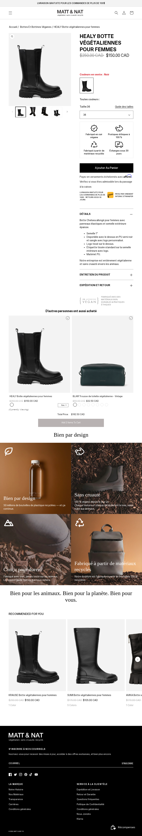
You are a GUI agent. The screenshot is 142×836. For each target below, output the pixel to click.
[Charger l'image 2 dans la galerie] (33, 112)
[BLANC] (106, 404)
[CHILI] (102, 404)
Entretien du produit (95, 274)
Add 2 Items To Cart (71, 423)
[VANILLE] (84, 404)
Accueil (13, 27)
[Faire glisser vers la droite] (67, 111)
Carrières (14, 804)
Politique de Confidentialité (90, 804)
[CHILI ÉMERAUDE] (75, 404)
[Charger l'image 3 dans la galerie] (45, 112)
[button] (116, 13)
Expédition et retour (95, 285)
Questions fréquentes (88, 799)
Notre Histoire (16, 789)
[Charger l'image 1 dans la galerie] (20, 112)
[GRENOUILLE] (97, 404)
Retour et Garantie (86, 794)
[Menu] (10, 13)
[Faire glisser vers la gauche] (12, 111)
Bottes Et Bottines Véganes (35, 27)
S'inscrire (127, 763)
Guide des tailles (124, 106)
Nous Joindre (84, 814)
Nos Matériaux (16, 794)
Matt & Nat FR (19, 831)
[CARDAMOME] (93, 404)
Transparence (16, 799)
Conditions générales (20, 809)
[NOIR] (11, 404)
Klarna (80, 819)
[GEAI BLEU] (79, 404)
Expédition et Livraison (88, 789)
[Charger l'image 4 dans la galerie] (57, 112)
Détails (85, 214)
